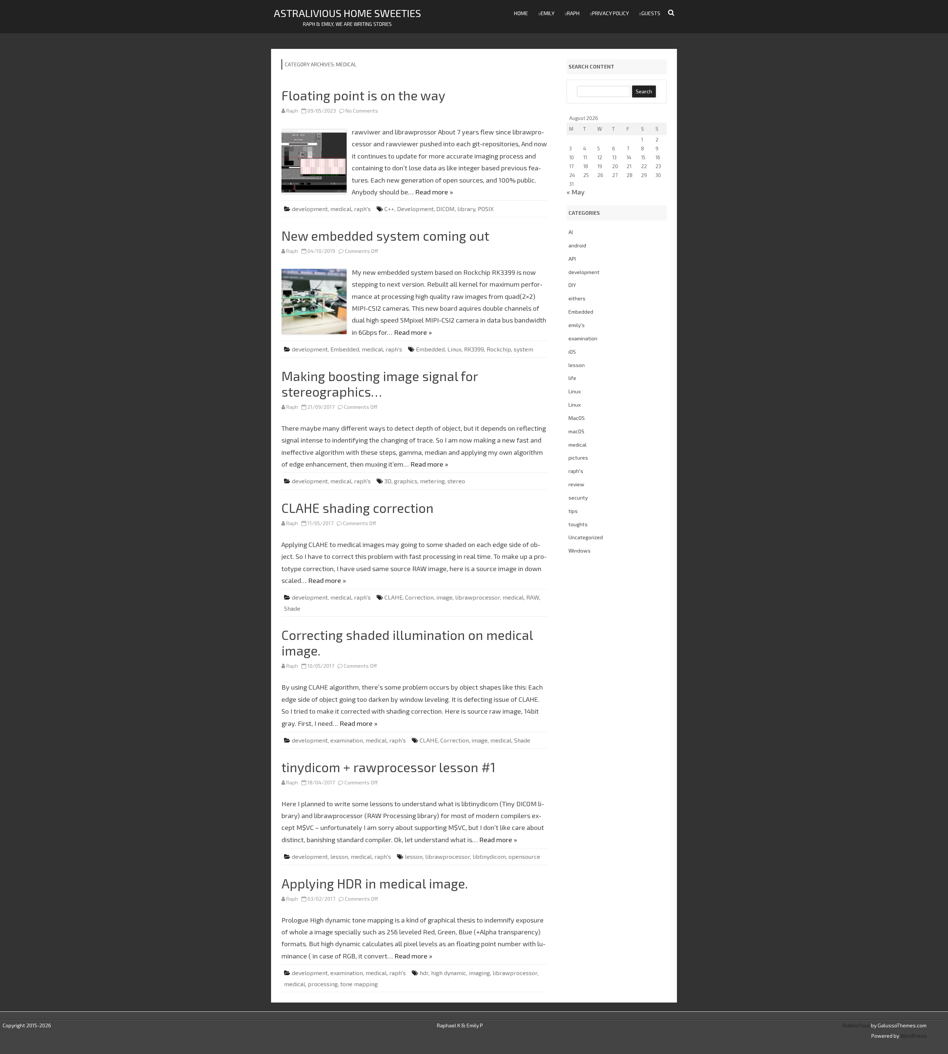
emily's (576, 325)
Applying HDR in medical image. (374, 883)
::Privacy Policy (609, 13)
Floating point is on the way (363, 95)
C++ (389, 208)
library (466, 208)
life (572, 378)
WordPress (913, 1036)
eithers (576, 298)
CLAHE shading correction (357, 508)
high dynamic (448, 972)
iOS (572, 351)
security (578, 497)
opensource (524, 856)
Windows (579, 550)
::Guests (649, 13)
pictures (578, 457)
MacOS (576, 418)
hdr (424, 972)
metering (432, 480)
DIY (572, 285)
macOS (576, 431)
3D (387, 480)
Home (521, 13)
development (310, 208)
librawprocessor (477, 597)
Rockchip (499, 349)
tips (573, 511)
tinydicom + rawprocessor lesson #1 (388, 767)
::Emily (546, 13)
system (523, 349)
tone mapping (359, 983)
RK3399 (474, 349)
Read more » (434, 192)
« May (576, 192)
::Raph (572, 13)
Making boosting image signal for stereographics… (379, 383)
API (572, 259)
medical (340, 208)
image (444, 597)
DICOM (445, 208)
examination (346, 740)
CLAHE (393, 597)
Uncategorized (585, 537)
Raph (292, 110)
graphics (405, 480)
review (576, 484)
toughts (578, 524)
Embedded (344, 349)
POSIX (486, 208)
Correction (419, 597)
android (577, 245)
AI (570, 232)
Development (415, 208)
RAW (532, 597)
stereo (456, 480)
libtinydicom (489, 856)
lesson (339, 856)
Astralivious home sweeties (347, 13)
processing (323, 983)
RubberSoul (856, 1025)
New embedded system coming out (385, 235)
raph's (362, 208)
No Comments (362, 110)
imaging (479, 972)
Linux (454, 349)
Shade (292, 608)
